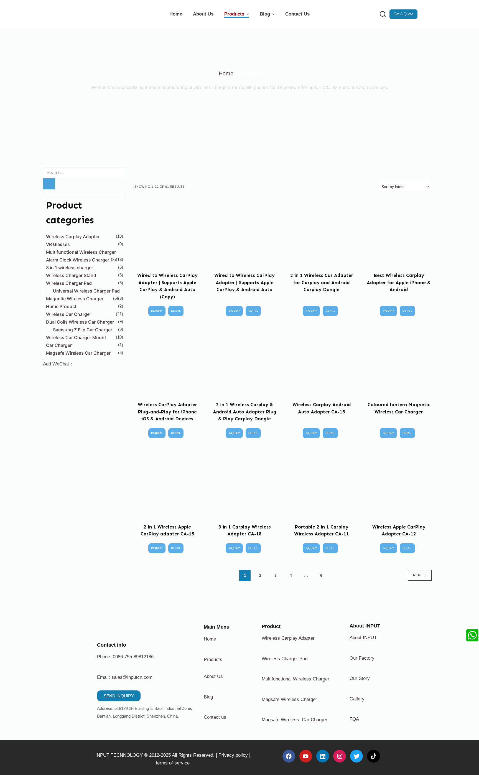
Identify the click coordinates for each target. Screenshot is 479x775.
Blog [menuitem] (265, 14)
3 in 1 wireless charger (69, 267)
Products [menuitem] (234, 14)
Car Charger (59, 345)
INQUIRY (157, 310)
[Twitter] (356, 756)
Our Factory (362, 658)
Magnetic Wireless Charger (74, 298)
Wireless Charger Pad (69, 283)
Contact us (215, 717)
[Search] (49, 183)
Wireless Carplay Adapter (73, 236)
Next (417, 575)
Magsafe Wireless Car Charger (78, 353)
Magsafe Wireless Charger (289, 699)
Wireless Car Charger (68, 314)
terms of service (173, 763)
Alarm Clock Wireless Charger (77, 260)
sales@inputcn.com (131, 677)
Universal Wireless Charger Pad (86, 291)
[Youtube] (305, 756)
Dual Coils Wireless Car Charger (80, 322)
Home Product (61, 306)
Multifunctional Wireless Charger (81, 252)
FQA (354, 719)
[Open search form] (383, 14)
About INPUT (363, 637)
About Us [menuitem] (203, 14)
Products (213, 659)
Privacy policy (233, 755)
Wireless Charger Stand (71, 275)
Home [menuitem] (175, 14)
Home (226, 73)
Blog (208, 697)
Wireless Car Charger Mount (76, 337)
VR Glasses (58, 244)
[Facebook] (288, 756)
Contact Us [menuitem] (297, 14)
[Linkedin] (322, 756)
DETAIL (176, 310)
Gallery (357, 699)
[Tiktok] (373, 756)
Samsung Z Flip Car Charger (82, 329)
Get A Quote (403, 14)
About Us (213, 676)
